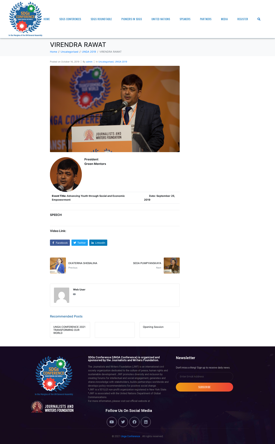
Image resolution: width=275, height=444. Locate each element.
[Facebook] (134, 422)
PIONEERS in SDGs (131, 19)
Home (47, 19)
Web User (79, 289)
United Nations (161, 19)
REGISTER (242, 19)
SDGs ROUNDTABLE (101, 19)
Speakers (185, 19)
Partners (206, 19)
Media (224, 19)
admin (89, 61)
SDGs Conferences (70, 19)
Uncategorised (106, 61)
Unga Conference (130, 436)
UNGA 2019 (121, 61)
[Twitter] (123, 422)
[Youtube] (112, 422)
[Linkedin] (146, 422)
